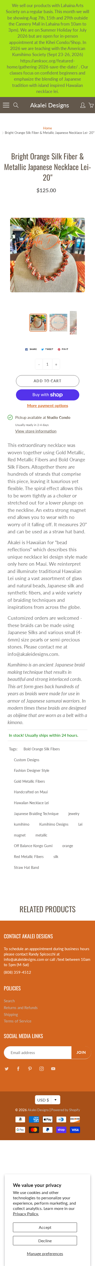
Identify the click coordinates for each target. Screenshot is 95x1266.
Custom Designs (26, 760)
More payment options (47, 405)
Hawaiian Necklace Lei (31, 803)
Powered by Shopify (65, 1110)
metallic (41, 835)
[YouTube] (53, 1068)
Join (81, 1052)
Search (9, 1001)
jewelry (73, 813)
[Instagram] (41, 1068)
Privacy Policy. (26, 1213)
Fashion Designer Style (31, 770)
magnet (20, 835)
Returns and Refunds (21, 1008)
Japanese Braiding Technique (36, 813)
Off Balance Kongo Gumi (33, 846)
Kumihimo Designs (53, 824)
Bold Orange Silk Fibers (42, 749)
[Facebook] (18, 1068)
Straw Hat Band (26, 867)
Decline (45, 1240)
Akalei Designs (49, 105)
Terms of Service (17, 1021)
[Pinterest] (29, 1068)
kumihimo (21, 824)
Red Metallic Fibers (29, 856)
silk (55, 856)
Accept (45, 1227)
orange (67, 846)
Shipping (11, 1014)
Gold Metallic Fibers (29, 781)
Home (47, 128)
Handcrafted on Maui (31, 792)
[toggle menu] (6, 105)
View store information (35, 430)
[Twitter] (6, 1068)
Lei (80, 824)
